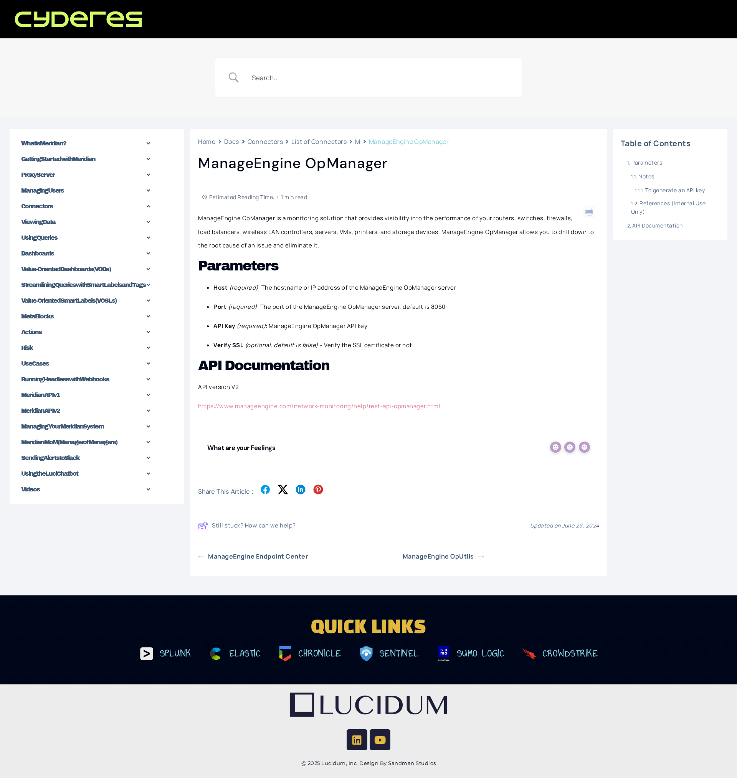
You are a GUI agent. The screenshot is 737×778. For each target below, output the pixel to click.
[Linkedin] (357, 739)
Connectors (265, 141)
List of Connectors (319, 141)
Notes (646, 176)
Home (206, 141)
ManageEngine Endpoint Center (258, 556)
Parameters (646, 162)
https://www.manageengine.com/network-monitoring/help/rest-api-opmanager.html (319, 406)
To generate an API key (675, 190)
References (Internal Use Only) (668, 207)
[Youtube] (380, 739)
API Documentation (657, 225)
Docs (231, 141)
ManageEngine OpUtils (438, 556)
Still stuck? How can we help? (254, 525)
